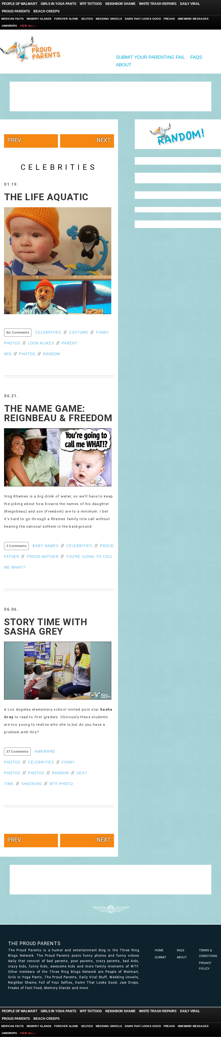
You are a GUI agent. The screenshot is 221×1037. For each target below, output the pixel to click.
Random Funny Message (177, 134)
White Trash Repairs (158, 4)
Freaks (169, 18)
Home (159, 950)
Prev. (14, 140)
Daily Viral (190, 4)
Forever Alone (66, 18)
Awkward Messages (193, 18)
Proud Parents (16, 11)
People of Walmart (19, 4)
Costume (78, 332)
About (123, 64)
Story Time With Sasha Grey (45, 627)
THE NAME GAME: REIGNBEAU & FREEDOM (58, 413)
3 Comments (16, 546)
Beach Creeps (46, 11)
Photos (27, 354)
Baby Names (46, 546)
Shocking (31, 784)
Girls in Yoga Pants (58, 4)
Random (51, 354)
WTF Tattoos (91, 4)
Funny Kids (32, 48)
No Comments (17, 332)
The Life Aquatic (46, 197)
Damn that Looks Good (143, 18)
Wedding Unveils (109, 18)
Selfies (87, 18)
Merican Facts (12, 18)
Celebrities (48, 332)
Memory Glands (39, 18)
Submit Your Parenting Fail (150, 57)
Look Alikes (41, 343)
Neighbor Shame (120, 4)
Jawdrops (9, 25)
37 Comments (17, 751)
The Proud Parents (34, 943)
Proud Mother (42, 557)
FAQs (196, 57)
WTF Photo (61, 784)
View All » (28, 25)
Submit (160, 957)
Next (103, 140)
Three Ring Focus (110, 909)
